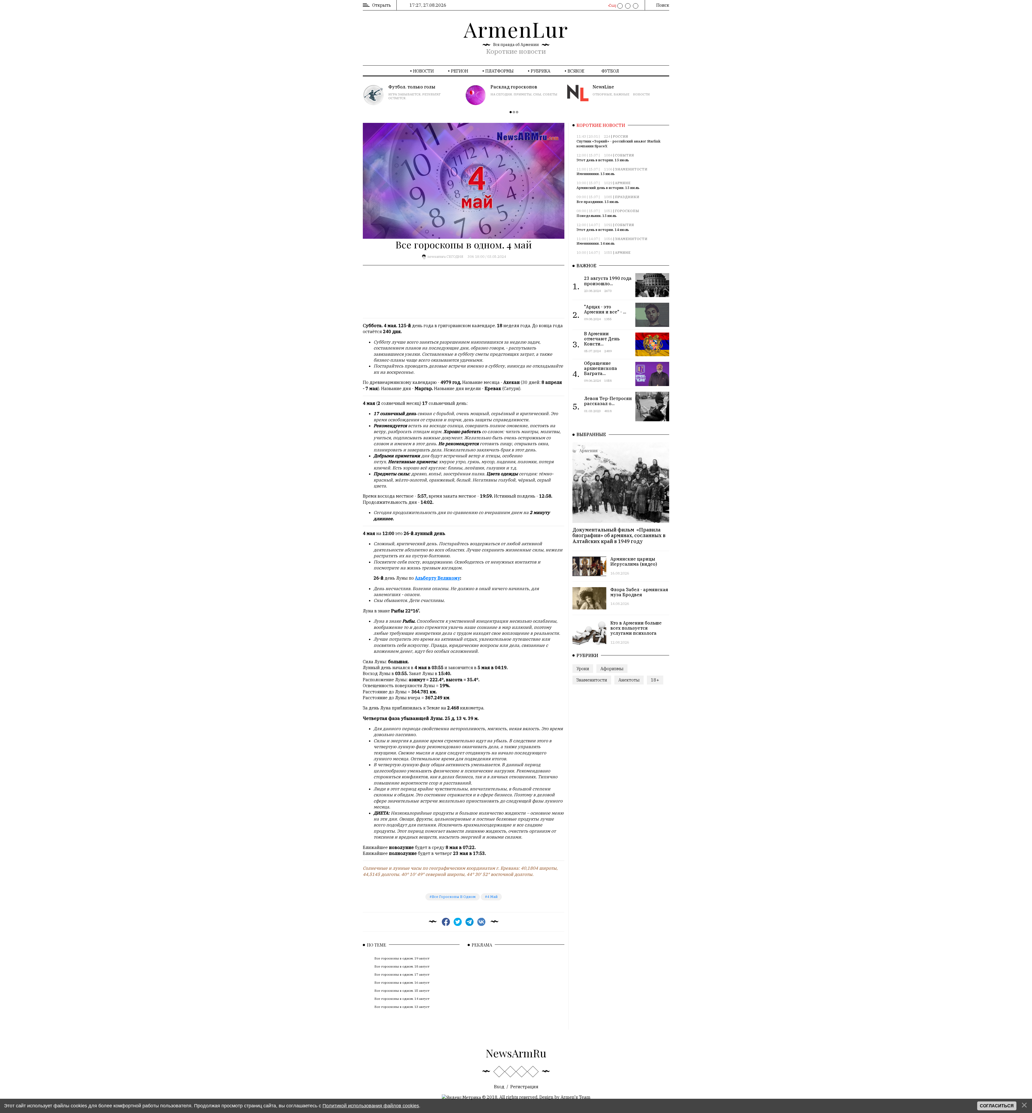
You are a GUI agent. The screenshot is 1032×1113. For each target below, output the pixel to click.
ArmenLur (516, 29)
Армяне (622, 183)
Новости (423, 71)
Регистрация (524, 1086)
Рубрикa (540, 71)
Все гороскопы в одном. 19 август (401, 958)
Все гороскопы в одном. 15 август (401, 991)
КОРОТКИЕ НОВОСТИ (600, 125)
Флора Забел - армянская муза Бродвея (639, 592)
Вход (499, 1086)
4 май (492, 896)
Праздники (627, 197)
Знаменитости (631, 169)
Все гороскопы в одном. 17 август (401, 974)
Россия (620, 136)
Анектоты (629, 680)
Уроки (582, 668)
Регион (459, 71)
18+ (655, 680)
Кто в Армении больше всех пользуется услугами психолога (636, 628)
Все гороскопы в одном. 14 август (401, 999)
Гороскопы (627, 211)
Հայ (611, 5)
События (624, 155)
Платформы (499, 71)
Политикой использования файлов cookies (370, 1105)
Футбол (610, 71)
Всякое (576, 71)
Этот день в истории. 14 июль (602, 229)
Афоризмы (612, 668)
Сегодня (454, 256)
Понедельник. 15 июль (596, 215)
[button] (510, 112)
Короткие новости (516, 51)
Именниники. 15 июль (595, 174)
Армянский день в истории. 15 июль (607, 188)
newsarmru (437, 256)
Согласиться (997, 1106)
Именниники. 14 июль (595, 243)
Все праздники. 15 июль (597, 201)
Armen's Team (575, 1097)
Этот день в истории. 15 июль (602, 160)
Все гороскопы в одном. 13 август (401, 1007)
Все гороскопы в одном (454, 896)
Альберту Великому (437, 578)
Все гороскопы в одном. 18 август (401, 966)
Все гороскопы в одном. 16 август (401, 982)
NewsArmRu (516, 1053)
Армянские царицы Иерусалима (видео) (633, 561)
